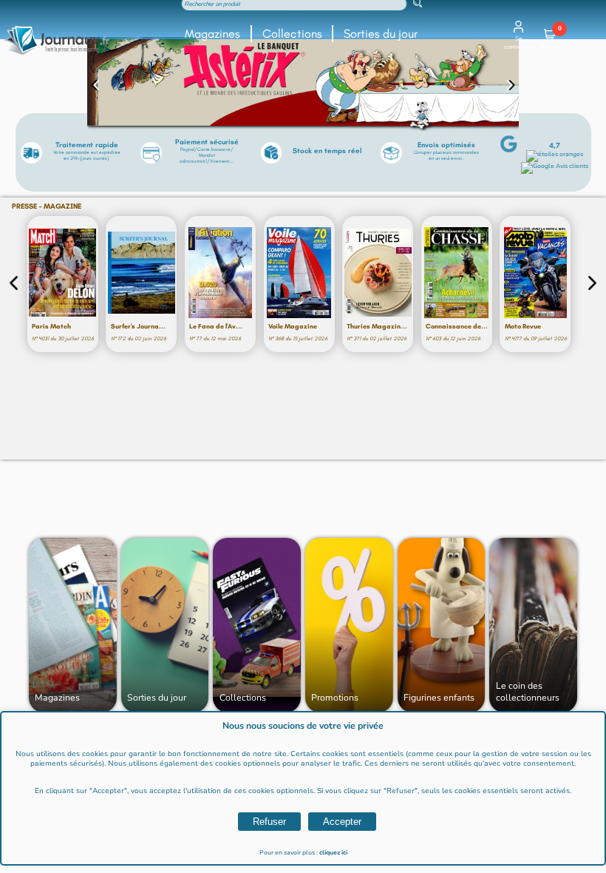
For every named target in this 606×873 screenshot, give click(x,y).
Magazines (212, 34)
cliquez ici (333, 853)
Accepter (342, 821)
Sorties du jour (381, 34)
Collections (292, 34)
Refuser (269, 821)
